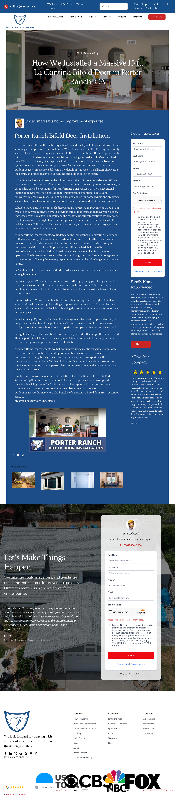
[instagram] (23, 455)
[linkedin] (10, 753)
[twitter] (15, 753)
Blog (96, 53)
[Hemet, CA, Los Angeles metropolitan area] (17, 711)
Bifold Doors (83, 53)
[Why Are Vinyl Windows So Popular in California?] (52, 473)
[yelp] (26, 753)
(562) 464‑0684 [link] (27, 6)
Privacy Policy (60, 790)
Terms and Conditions (15, 794)
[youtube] (18, 455)
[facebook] (13, 455)
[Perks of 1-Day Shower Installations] (82, 473)
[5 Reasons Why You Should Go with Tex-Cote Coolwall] (23, 473)
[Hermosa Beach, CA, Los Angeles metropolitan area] (20, 15)
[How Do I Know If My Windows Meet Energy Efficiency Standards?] (111, 473)
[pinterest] (36, 753)
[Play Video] (67, 430)
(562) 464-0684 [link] (122, 790)
